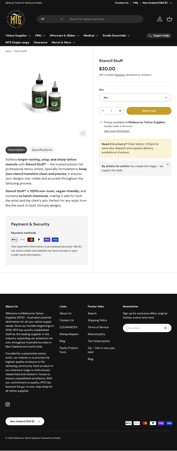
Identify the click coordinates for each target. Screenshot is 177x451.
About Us (65, 313)
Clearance (41, 42)
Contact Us (122, 2)
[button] (169, 19)
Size (101, 89)
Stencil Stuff (20, 51)
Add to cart (149, 110)
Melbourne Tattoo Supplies (26, 438)
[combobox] (90, 19)
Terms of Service (98, 327)
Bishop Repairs (69, 334)
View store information (116, 131)
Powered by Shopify (50, 438)
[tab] (16, 150)
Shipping (119, 74)
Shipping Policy (97, 320)
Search (92, 313)
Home (8, 51)
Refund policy (96, 334)
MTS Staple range (17, 42)
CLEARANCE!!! (68, 327)
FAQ (135, 2)
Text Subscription (99, 341)
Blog (62, 341)
